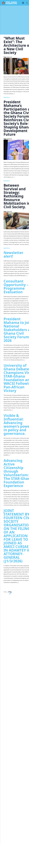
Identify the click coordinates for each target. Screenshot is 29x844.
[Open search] (27, 3)
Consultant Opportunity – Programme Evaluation (16, 286)
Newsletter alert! (13, 254)
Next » (10, 592)
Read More (7, 97)
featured (9, 57)
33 (8, 592)
